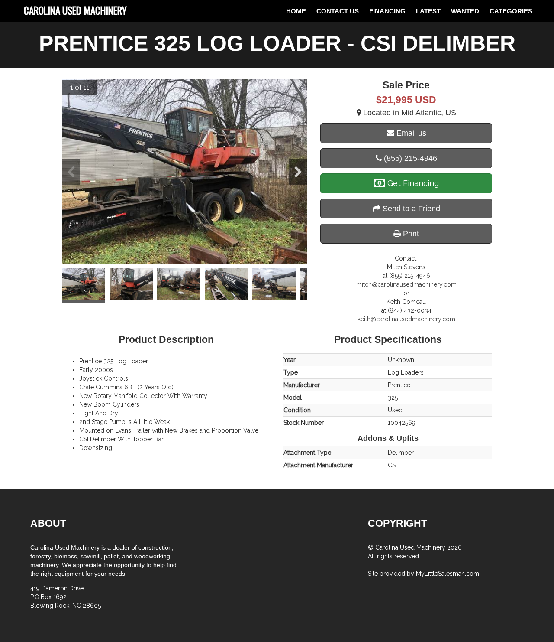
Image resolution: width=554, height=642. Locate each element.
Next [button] (298, 172)
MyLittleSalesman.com (447, 573)
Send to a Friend (410, 208)
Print (410, 233)
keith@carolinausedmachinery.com (406, 319)
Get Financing (412, 183)
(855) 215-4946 (409, 158)
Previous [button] (71, 172)
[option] (184, 171)
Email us (410, 133)
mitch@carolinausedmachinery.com (406, 284)
